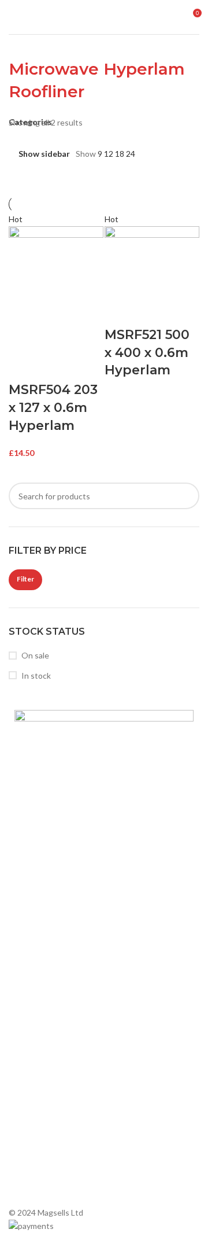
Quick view (53, 366)
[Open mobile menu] (13, 17)
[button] (23, 366)
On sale (35, 655)
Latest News (37, 873)
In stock (36, 675)
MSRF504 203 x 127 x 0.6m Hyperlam (53, 407)
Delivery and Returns (52, 913)
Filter (25, 579)
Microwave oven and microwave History (85, 984)
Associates (34, 833)
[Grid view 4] (182, 153)
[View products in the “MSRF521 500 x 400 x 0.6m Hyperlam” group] (119, 311)
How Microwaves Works (58, 964)
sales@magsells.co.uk (75, 1131)
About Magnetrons (49, 1004)
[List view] (146, 153)
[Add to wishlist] (84, 366)
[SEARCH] (186, 496)
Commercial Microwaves (58, 1023)
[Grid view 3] (164, 153)
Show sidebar (44, 153)
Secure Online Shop (50, 854)
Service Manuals (43, 1043)
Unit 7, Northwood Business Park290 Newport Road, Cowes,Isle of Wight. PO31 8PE (74, 1169)
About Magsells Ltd (49, 814)
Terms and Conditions (54, 893)
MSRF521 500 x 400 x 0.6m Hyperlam (147, 352)
